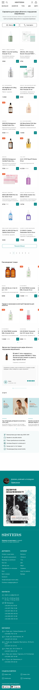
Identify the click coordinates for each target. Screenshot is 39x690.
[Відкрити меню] (3, 2)
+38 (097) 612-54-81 (11, 605)
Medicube (4, 192)
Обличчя (23, 557)
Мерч (22, 565)
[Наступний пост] (33, 506)
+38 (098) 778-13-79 (10, 633)
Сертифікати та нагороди (9, 568)
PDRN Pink (10, 192)
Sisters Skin (26, 674)
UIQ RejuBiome (8, 85)
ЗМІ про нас (5, 565)
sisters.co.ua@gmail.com (12, 595)
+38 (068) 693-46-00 (11, 613)
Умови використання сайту (10, 579)
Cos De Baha (23, 329)
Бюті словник (6, 574)
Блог (3, 571)
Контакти (4, 577)
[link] (36, 2)
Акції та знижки (25, 571)
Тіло (21, 560)
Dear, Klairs (5, 228)
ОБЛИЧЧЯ (15, 6)
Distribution (7, 678)
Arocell (22, 49)
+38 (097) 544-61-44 (10, 651)
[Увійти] (32, 2)
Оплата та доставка (8, 554)
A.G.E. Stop (22, 156)
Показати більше (19, 246)
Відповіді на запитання (8, 560)
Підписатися (15, 482)
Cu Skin (22, 228)
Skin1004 (4, 121)
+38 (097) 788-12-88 (11, 608)
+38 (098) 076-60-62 (10, 662)
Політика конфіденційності (10, 582)
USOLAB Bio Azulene (29, 192)
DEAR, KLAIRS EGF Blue (14, 228)
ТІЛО (22, 6)
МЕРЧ (36, 6)
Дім (21, 562)
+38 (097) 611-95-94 (10, 639)
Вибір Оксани (23, 66)
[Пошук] (6, 2)
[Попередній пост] (5, 506)
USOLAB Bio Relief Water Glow (31, 85)
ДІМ (29, 6)
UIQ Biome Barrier (27, 121)
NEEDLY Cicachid (11, 49)
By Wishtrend (23, 285)
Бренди (22, 574)
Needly (4, 49)
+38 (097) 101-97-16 (10, 646)
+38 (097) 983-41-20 (11, 611)
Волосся (22, 554)
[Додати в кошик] (17, 61)
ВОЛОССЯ (5, 6)
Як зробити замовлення (9, 557)
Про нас (4, 562)
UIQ (3, 85)
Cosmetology (27, 678)
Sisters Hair (7, 674)
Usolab (22, 85)
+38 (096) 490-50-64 (11, 619)
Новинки (23, 568)
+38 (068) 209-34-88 (10, 656)
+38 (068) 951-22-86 (11, 616)
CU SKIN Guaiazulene (30, 228)
